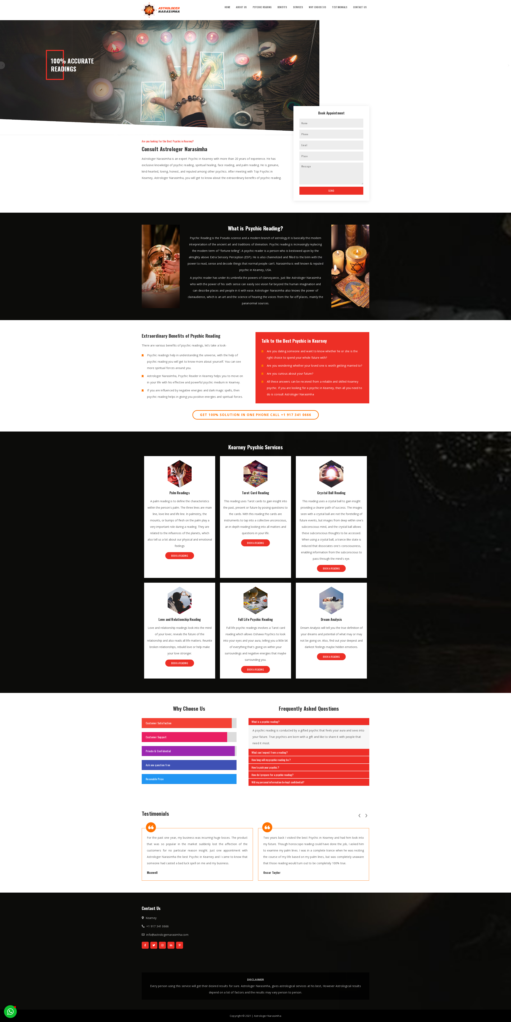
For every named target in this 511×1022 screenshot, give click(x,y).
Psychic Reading (262, 7)
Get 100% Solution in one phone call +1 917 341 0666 (255, 415)
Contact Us (360, 7)
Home (227, 7)
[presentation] (359, 815)
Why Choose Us (317, 7)
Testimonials (339, 7)
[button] (10, 1011)
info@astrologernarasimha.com (167, 935)
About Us (241, 7)
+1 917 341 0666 (157, 926)
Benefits (282, 7)
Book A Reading (179, 555)
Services (298, 7)
